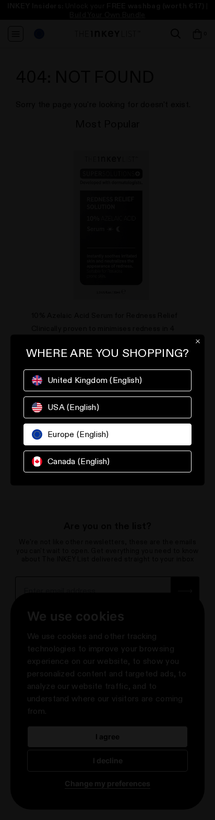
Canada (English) (78, 461)
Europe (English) (78, 434)
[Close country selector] (197, 341)
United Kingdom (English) (94, 380)
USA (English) (73, 407)
